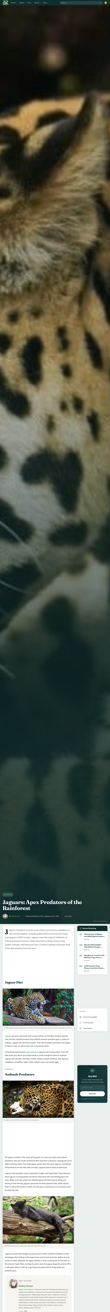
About (45, 3)
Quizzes (36, 3)
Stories (21, 3)
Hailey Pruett (15, 916)
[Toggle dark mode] (105, 2)
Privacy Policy (100, 1099)
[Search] (100, 2)
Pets (29, 3)
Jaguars (8, 1036)
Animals (12, 3)
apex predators (32, 1052)
